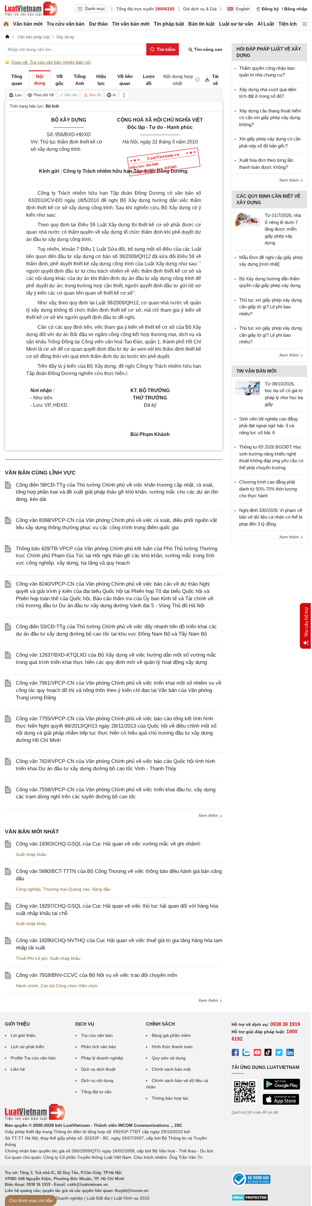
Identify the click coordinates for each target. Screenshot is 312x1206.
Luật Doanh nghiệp (64, 1198)
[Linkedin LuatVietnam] (290, 1053)
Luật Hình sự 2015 (132, 1198)
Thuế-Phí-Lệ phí (32, 958)
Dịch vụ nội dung (97, 1080)
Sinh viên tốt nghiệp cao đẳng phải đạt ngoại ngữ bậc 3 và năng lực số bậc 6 (268, 425)
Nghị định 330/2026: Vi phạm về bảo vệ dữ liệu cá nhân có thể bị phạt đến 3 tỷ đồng (270, 517)
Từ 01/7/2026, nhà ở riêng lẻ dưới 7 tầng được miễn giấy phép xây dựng (283, 229)
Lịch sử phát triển (27, 1046)
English (243, 8)
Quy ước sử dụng (169, 1057)
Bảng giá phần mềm (171, 1035)
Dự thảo (98, 24)
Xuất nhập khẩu (31, 854)
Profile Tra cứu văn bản (33, 1057)
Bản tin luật (201, 24)
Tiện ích (287, 24)
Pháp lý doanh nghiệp (102, 1057)
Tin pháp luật (169, 24)
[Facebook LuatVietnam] (235, 1053)
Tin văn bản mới (130, 24)
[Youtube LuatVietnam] (257, 1053)
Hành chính (27, 985)
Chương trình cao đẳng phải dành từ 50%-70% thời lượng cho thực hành (268, 488)
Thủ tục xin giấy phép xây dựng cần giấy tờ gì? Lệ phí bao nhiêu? (270, 306)
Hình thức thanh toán (172, 1046)
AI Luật (265, 24)
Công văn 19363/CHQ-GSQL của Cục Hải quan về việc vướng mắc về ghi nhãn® (108, 844)
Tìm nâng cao (207, 49)
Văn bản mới (27, 24)
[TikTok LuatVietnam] (268, 1053)
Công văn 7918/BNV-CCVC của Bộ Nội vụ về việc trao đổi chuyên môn (96, 975)
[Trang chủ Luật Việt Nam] (31, 9)
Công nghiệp (28, 889)
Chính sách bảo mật (171, 1069)
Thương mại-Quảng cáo (66, 889)
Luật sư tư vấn (236, 24)
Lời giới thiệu (23, 1035)
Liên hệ (18, 1069)
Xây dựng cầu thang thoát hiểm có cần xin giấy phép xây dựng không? (270, 117)
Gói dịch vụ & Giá (200, 8)
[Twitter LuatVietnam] (279, 1053)
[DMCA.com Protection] (250, 1199)
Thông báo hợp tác (170, 1098)
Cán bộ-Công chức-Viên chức (69, 985)
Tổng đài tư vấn (96, 1091)
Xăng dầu (101, 889)
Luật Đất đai (98, 1198)
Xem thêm (208, 815)
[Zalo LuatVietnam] (246, 1053)
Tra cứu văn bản (65, 24)
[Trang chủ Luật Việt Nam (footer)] (35, 1118)
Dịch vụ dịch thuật (98, 1069)
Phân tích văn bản (98, 1046)
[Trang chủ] (6, 24)
